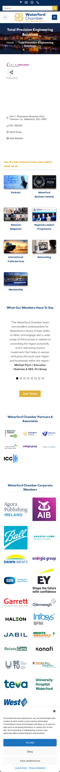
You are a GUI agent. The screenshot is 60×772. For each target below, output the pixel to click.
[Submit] (55, 8)
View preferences (30, 760)
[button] (55, 711)
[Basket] (5, 17)
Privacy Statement (37, 768)
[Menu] (54, 17)
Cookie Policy (21, 768)
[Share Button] (10, 72)
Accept (30, 742)
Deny (30, 751)
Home (10, 42)
